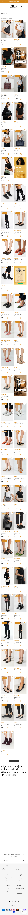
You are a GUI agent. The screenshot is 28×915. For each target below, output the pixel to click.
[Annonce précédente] (2, 1)
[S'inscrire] (23, 860)
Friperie (8, 885)
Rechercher (19, 885)
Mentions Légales (20, 888)
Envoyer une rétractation (20, 892)
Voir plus (14, 761)
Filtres (23, 13)
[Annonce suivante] (25, 1)
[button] (2, 6)
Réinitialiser (4, 15)
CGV (8, 888)
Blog (8, 891)
